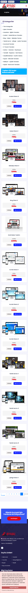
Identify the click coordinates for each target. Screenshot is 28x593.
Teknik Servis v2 (14, 408)
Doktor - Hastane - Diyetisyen (12, 50)
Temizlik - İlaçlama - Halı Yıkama (12, 53)
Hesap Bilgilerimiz (17, 560)
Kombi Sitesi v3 (14, 339)
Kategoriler (9, 21)
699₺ (14, 206)
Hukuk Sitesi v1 (14, 131)
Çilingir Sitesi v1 (14, 478)
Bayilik (14, 562)
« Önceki (3, 494)
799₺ (14, 102)
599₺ (14, 275)
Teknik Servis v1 (14, 374)
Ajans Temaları (7, 29)
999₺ (14, 345)
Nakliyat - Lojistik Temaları (11, 61)
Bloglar (4, 562)
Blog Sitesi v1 (14, 200)
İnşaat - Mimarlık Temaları (11, 59)
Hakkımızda (5, 557)
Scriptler (15, 557)
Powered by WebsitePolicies (8, 590)
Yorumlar (4, 560)
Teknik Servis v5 (14, 443)
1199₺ (14, 414)
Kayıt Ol (12, 1)
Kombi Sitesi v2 (14, 304)
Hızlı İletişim (14, 518)
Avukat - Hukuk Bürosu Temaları (12, 35)
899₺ (14, 449)
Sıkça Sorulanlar (6, 565)
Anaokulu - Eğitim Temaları (11, 32)
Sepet (23, 1)
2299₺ (14, 241)
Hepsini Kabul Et (14, 587)
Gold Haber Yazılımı (14, 235)
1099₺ (14, 310)
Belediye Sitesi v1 (14, 166)
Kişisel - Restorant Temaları (11, 64)
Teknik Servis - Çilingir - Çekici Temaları (15, 41)
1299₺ (14, 171)
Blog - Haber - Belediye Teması (12, 38)
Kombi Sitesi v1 (14, 270)
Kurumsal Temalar (8, 44)
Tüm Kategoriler (8, 26)
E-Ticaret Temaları (8, 47)
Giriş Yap (4, 1)
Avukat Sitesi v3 (14, 96)
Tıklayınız (16, 584)
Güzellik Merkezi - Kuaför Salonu (12, 56)
